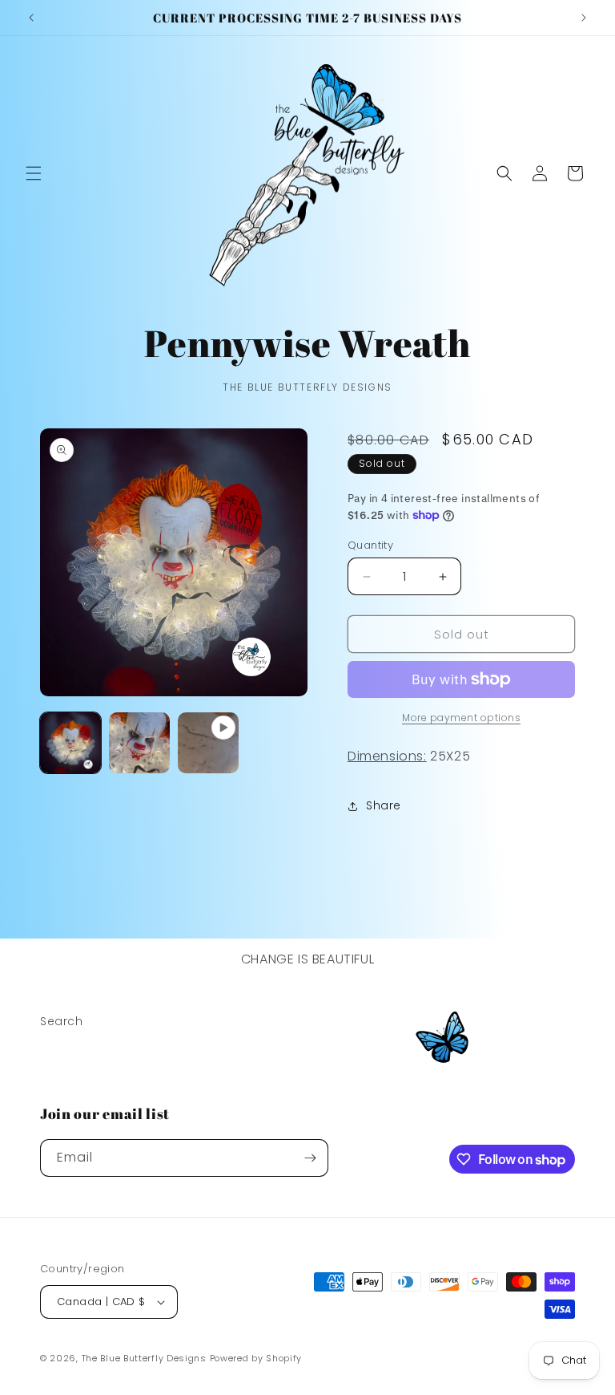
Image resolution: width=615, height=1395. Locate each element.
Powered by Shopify (256, 1358)
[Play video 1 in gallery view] (208, 742)
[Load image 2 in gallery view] (139, 742)
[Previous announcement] (31, 17)
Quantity (370, 545)
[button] (33, 173)
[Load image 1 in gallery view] (70, 742)
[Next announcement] (583, 17)
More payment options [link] (461, 717)
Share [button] (383, 805)
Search (61, 1021)
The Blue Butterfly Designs (144, 1358)
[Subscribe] (310, 1158)
